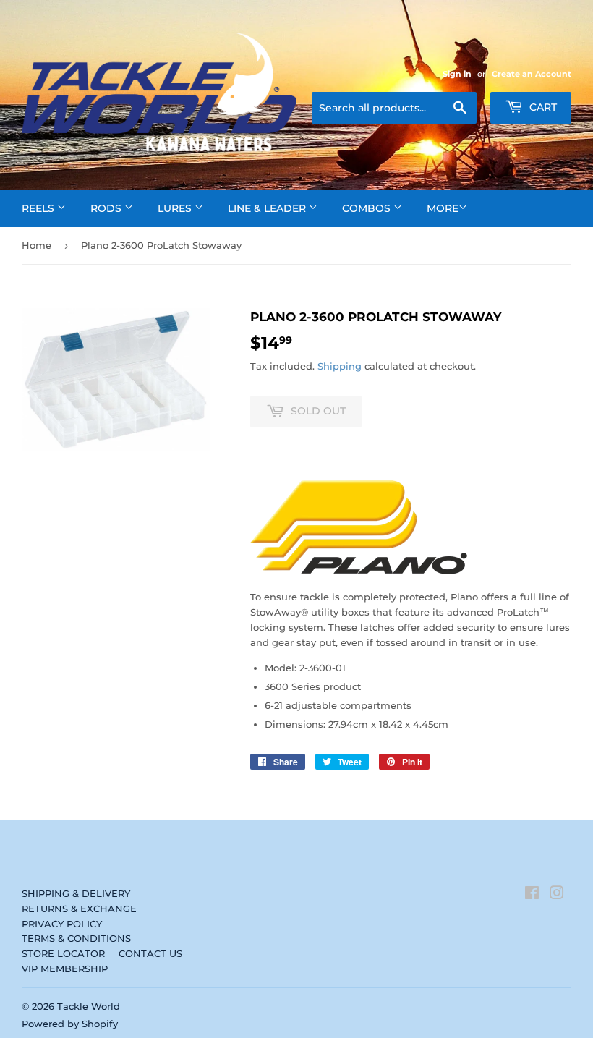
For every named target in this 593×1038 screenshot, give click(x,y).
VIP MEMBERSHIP (65, 968)
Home (36, 245)
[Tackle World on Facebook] (531, 895)
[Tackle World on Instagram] (557, 895)
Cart (541, 107)
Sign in (457, 74)
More (442, 208)
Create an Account (531, 74)
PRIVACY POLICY (62, 923)
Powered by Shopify (70, 1023)
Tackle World (88, 1006)
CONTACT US (150, 953)
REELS (39, 208)
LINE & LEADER (268, 208)
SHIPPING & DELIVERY (76, 893)
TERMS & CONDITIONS (76, 938)
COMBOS (367, 208)
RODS (107, 208)
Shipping (339, 366)
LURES (176, 208)
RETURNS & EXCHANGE (79, 908)
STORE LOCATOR (63, 953)
